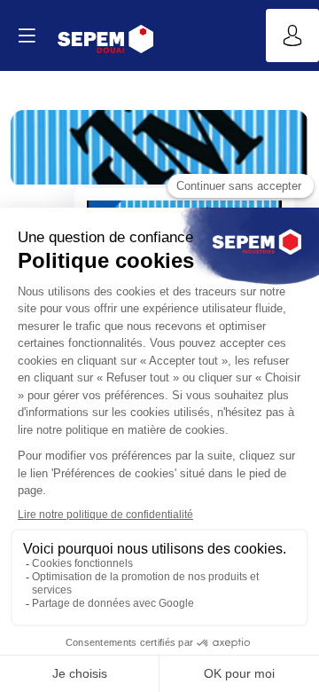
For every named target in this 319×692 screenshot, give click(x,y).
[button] (26, 35)
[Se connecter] (292, 35)
